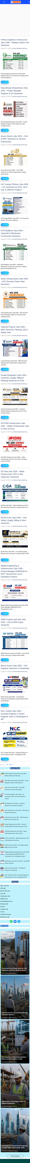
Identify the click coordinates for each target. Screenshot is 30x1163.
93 (8, 764)
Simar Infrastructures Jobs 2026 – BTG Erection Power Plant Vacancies (14, 281)
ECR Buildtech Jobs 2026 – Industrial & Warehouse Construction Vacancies (12, 233)
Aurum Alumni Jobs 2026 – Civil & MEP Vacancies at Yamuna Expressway (14, 139)
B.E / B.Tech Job (5, 891)
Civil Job (2, 893)
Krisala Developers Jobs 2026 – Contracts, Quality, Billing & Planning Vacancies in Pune (14, 378)
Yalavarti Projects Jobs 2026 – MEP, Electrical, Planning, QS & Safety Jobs (14, 329)
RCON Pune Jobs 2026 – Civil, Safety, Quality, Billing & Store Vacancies (14, 520)
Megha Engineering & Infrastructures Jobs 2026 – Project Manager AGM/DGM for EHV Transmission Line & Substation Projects (14, 571)
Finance (2, 906)
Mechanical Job (4, 917)
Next (11, 764)
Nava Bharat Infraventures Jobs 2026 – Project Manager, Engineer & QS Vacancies (14, 90)
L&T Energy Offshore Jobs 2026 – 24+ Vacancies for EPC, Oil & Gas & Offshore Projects (14, 187)
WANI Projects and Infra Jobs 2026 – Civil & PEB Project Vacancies (13, 622)
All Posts (2, 888)
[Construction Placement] (16, 2)
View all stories (15, 1156)
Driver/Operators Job (6, 901)
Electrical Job (4, 904)
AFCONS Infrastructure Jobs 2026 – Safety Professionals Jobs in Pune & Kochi (15, 426)
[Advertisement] (15, 21)
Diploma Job (4, 898)
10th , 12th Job (4, 885)
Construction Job (5, 896)
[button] (29, 2)
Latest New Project (5, 914)
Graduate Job (4, 909)
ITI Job (2, 911)
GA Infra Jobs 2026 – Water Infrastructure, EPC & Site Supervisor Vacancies (12, 474)
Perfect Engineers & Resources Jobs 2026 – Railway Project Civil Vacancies (15, 42)
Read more (4, 82)
